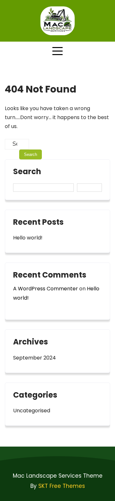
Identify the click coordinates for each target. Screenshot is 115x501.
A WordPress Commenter (45, 288)
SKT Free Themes (61, 486)
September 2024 (34, 357)
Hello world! (27, 237)
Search (27, 172)
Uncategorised (31, 410)
